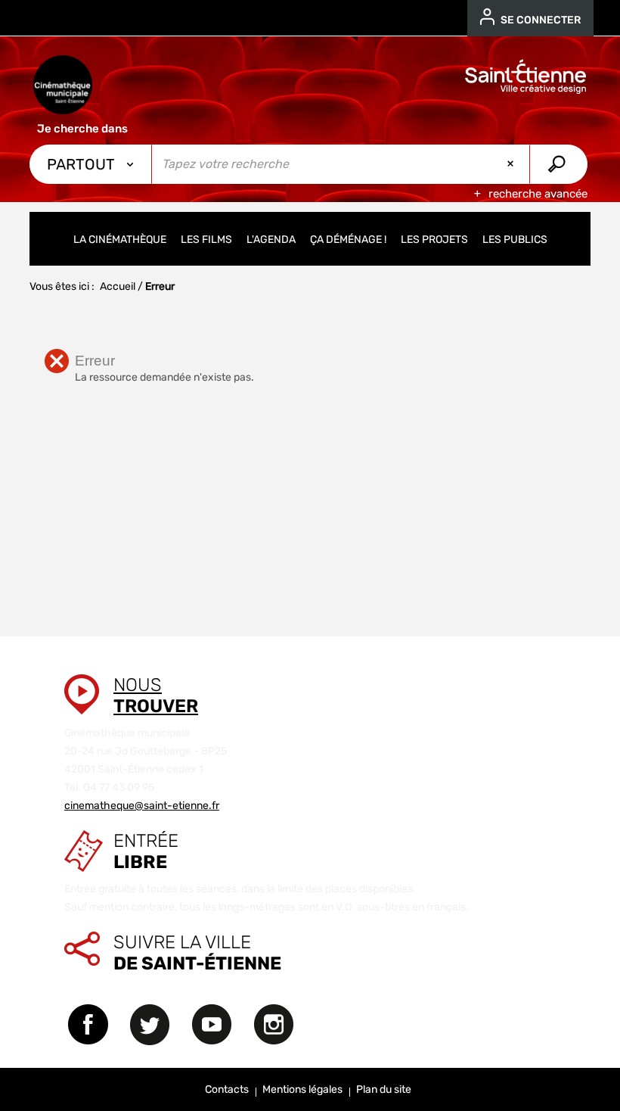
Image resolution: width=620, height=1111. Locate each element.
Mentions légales (302, 1089)
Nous (155, 695)
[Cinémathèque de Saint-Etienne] (62, 84)
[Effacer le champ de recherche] (512, 164)
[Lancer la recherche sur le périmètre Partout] (558, 164)
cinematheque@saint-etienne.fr (141, 805)
